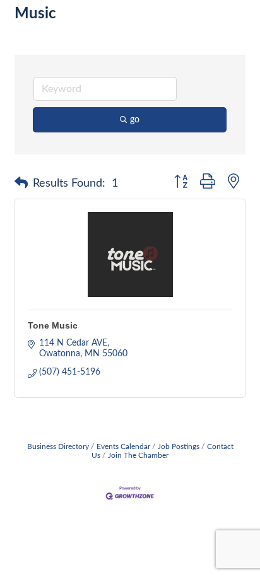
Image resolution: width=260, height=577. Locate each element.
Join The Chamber (138, 455)
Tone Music (53, 325)
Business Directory (58, 446)
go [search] (134, 119)
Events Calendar (123, 446)
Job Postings (178, 446)
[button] (21, 183)
